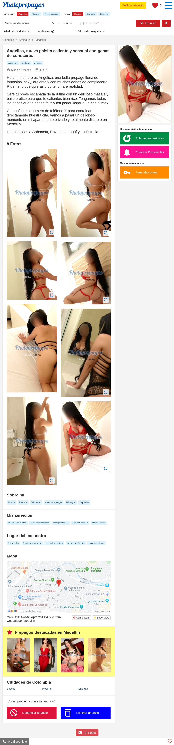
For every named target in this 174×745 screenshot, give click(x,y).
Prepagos (22, 14)
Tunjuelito (82, 688)
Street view (101, 617)
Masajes (35, 14)
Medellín (46, 688)
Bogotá (11, 688)
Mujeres (78, 14)
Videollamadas (51, 14)
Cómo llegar (81, 617)
